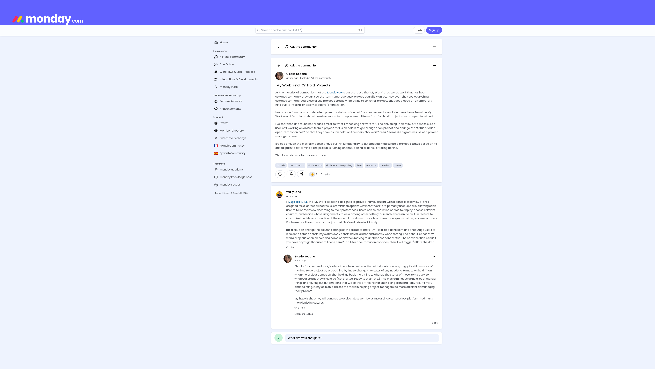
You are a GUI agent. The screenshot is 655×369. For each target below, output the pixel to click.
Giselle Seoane (296, 74)
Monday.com (336, 92)
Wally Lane (293, 192)
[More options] (436, 192)
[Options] (434, 46)
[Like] (280, 174)
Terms (218, 193)
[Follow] (291, 173)
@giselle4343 (298, 202)
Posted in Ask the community (315, 78)
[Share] (301, 173)
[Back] (278, 46)
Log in (419, 30)
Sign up (434, 30)
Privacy (225, 193)
